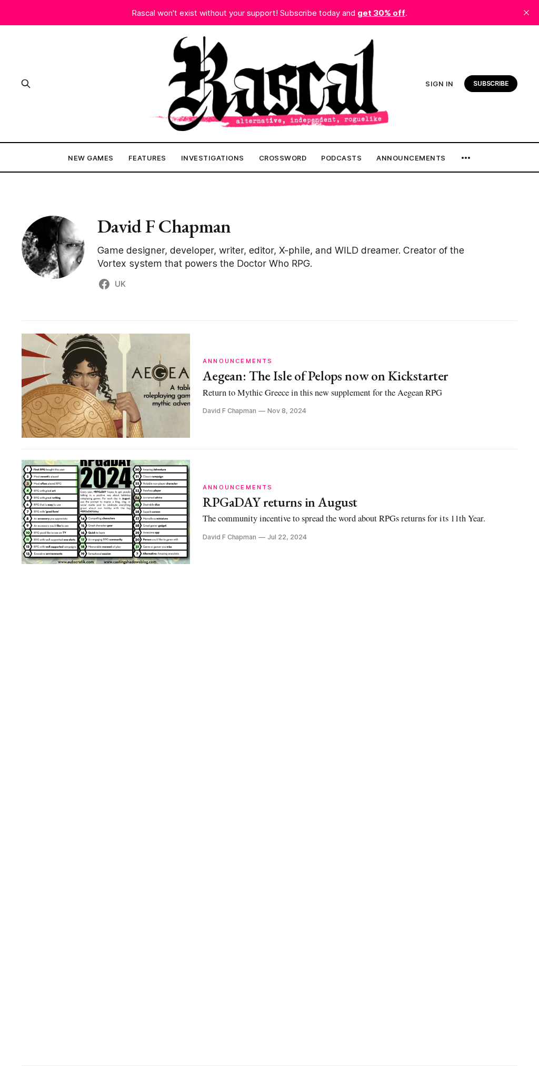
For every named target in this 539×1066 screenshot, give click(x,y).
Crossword (283, 158)
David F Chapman (164, 226)
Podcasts (341, 158)
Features (147, 158)
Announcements (411, 158)
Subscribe (491, 83)
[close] (526, 12)
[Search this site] (26, 83)
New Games (91, 158)
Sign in (439, 83)
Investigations (212, 158)
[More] (465, 157)
